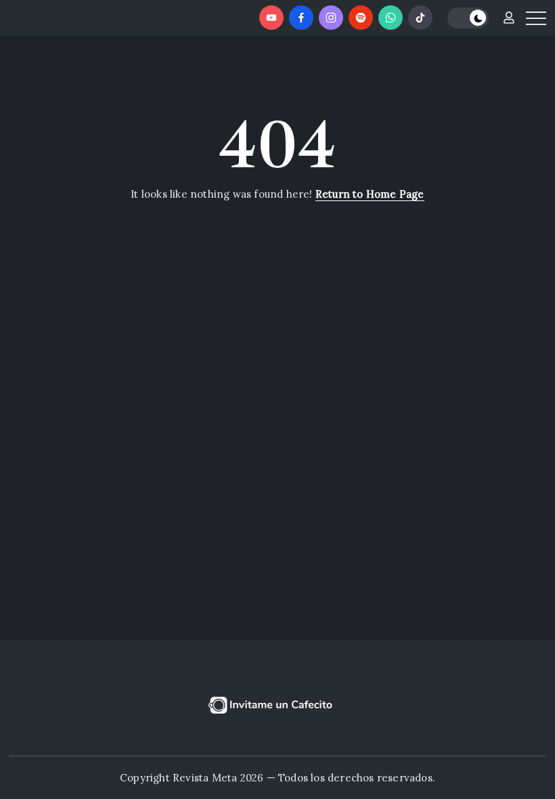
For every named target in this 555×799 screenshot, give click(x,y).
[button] (468, 17)
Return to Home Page (369, 194)
